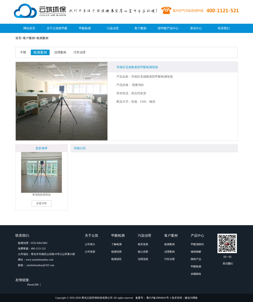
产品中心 (197, 235)
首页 (18, 38)
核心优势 (143, 251)
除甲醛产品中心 (168, 28)
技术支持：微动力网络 (185, 297)
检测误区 (116, 259)
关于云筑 (91, 235)
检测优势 (116, 251)
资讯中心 (196, 28)
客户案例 (140, 28)
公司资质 (90, 251)
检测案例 (42, 38)
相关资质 (143, 244)
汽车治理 (79, 52)
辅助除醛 (196, 251)
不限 (23, 52)
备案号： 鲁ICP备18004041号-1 (153, 297)
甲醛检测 (85, 28)
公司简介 (90, 244)
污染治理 (113, 28)
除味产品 (196, 259)
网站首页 (29, 28)
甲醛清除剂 (197, 244)
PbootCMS (33, 284)
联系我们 (224, 28)
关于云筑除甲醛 (57, 28)
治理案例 (60, 52)
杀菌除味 (196, 274)
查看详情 (41, 203)
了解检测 (116, 244)
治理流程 (143, 259)
